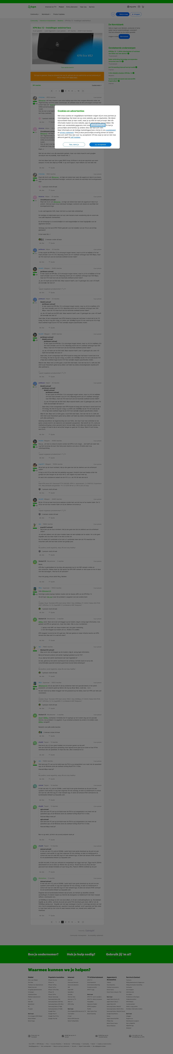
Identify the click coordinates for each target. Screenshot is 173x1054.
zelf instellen (75, 137)
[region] (87, 127)
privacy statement (67, 132)
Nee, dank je (74, 145)
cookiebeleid (111, 130)
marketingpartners (98, 125)
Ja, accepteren (100, 145)
